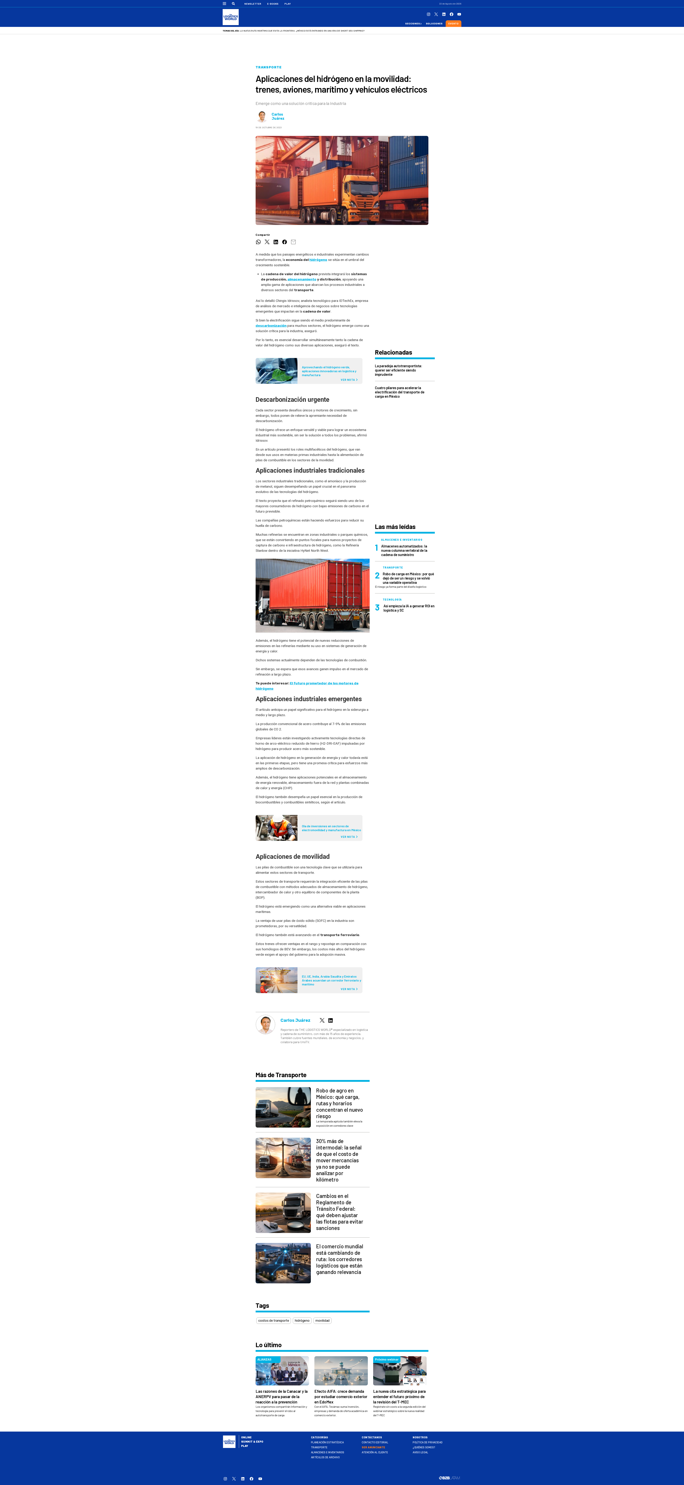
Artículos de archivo (325, 1457)
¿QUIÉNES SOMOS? (424, 1447)
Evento (453, 23)
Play (287, 3)
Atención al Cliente (375, 1452)
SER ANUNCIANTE (373, 1447)
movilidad (322, 1321)
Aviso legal (420, 1452)
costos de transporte (273, 1321)
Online (246, 1437)
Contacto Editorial (375, 1442)
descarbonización (271, 326)
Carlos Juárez (278, 116)
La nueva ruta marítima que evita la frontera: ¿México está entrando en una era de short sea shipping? (302, 31)
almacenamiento (301, 279)
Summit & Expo (252, 1441)
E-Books (273, 3)
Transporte (269, 67)
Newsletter (252, 3)
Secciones (412, 23)
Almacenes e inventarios (327, 1452)
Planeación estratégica (327, 1442)
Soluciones (434, 23)
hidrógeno (318, 260)
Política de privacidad (427, 1442)
